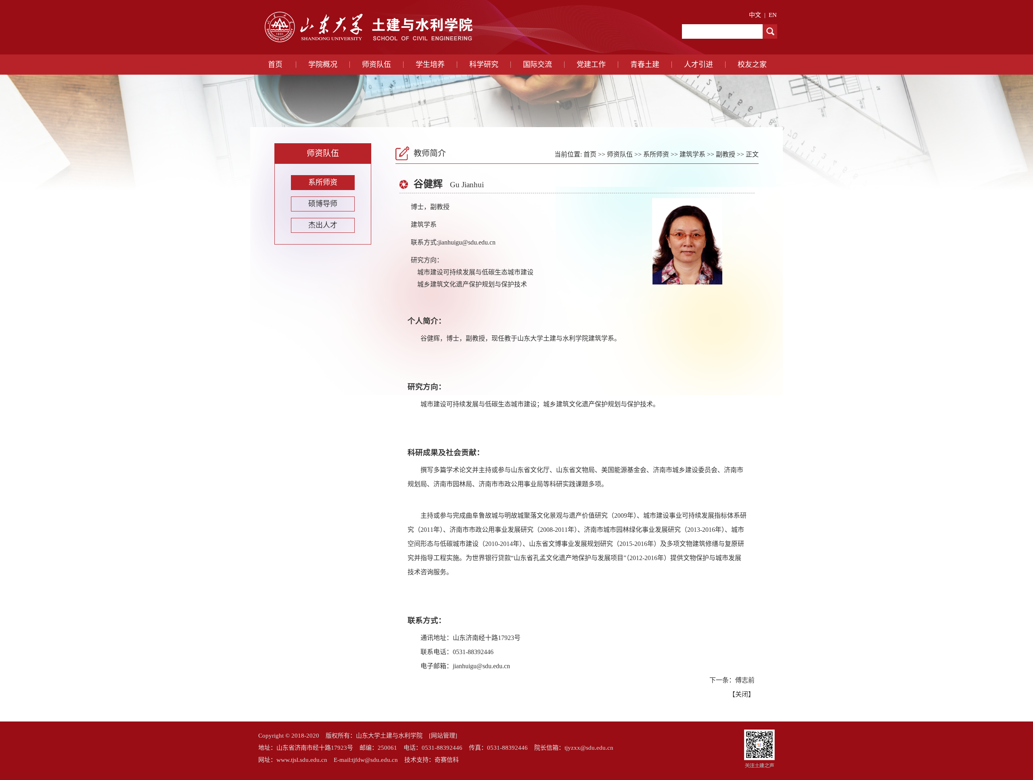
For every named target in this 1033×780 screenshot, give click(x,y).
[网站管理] (443, 735)
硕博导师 (322, 204)
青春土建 (644, 65)
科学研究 (483, 65)
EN (773, 15)
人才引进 (698, 65)
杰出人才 (322, 225)
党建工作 (591, 65)
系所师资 (322, 182)
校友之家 (752, 65)
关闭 (741, 694)
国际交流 (537, 65)
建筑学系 (692, 154)
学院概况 (322, 65)
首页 (275, 65)
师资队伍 (376, 65)
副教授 (725, 154)
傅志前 (745, 680)
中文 (755, 15)
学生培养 (430, 65)
